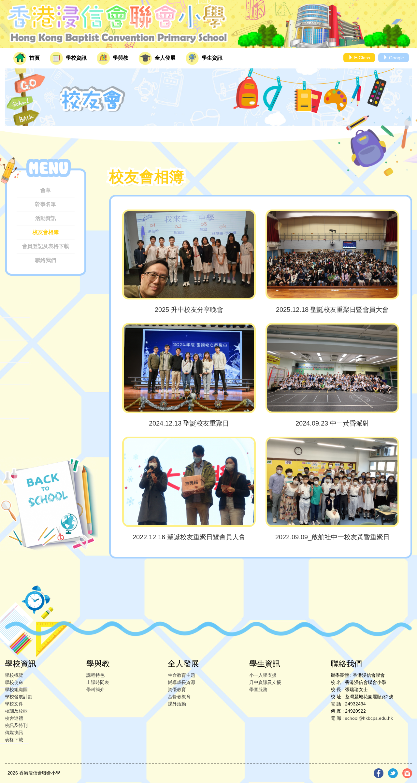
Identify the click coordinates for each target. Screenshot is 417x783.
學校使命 (14, 682)
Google (396, 57)
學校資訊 (76, 58)
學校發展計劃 (18, 696)
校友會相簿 (46, 232)
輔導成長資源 (181, 682)
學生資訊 (211, 58)
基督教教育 (179, 696)
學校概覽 (14, 675)
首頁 (34, 58)
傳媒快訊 (14, 732)
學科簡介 (95, 689)
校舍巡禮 (14, 718)
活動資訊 (45, 218)
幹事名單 (45, 204)
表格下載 (14, 739)
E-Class (361, 57)
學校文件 (14, 703)
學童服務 (258, 689)
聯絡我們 (45, 260)
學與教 (119, 58)
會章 (45, 190)
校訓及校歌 (16, 711)
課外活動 (177, 703)
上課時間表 (97, 682)
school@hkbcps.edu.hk (369, 718)
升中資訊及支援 (265, 682)
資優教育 (177, 689)
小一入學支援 (263, 675)
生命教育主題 (181, 675)
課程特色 (95, 675)
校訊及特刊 (16, 725)
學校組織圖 (16, 689)
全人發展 (164, 58)
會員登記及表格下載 (45, 246)
